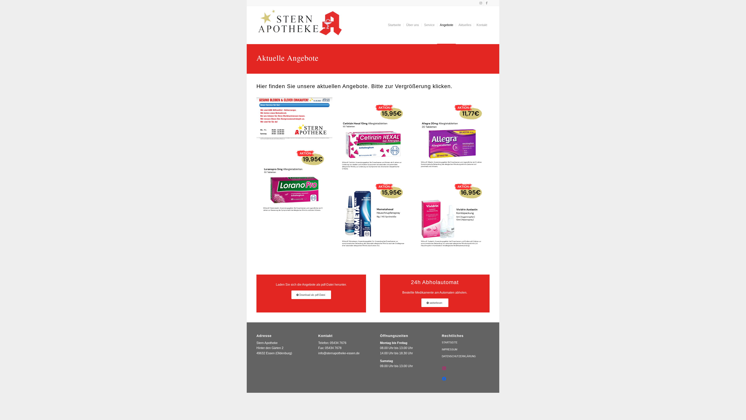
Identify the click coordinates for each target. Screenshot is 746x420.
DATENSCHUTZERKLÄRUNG (459, 356)
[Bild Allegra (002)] (453, 136)
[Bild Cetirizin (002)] (374, 136)
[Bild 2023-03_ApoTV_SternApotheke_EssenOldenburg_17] (295, 120)
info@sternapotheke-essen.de (339, 353)
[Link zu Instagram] (481, 3)
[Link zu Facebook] (487, 3)
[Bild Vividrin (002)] (453, 215)
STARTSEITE (450, 342)
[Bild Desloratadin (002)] (295, 182)
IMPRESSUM (449, 349)
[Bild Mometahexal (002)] (374, 215)
